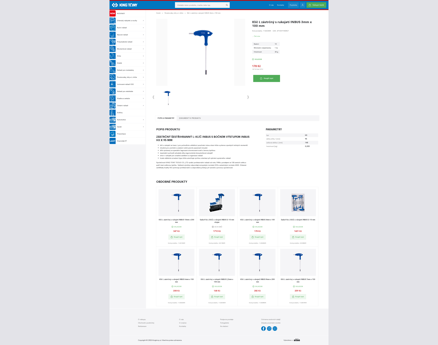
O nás (271, 5)
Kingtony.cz (156, 340)
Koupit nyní (268, 78)
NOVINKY (121, 13)
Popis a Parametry (166, 118)
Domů (158, 13)
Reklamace (142, 326)
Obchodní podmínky (146, 323)
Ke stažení (224, 326)
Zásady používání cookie (270, 323)
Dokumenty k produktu (190, 118)
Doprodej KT (122, 141)
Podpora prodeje (226, 319)
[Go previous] (153, 97)
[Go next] (248, 97)
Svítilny (120, 112)
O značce (182, 323)
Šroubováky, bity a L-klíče (174, 13)
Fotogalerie (224, 323)
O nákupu (142, 319)
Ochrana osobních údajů (270, 319)
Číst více (257, 36)
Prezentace (121, 134)
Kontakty (280, 5)
